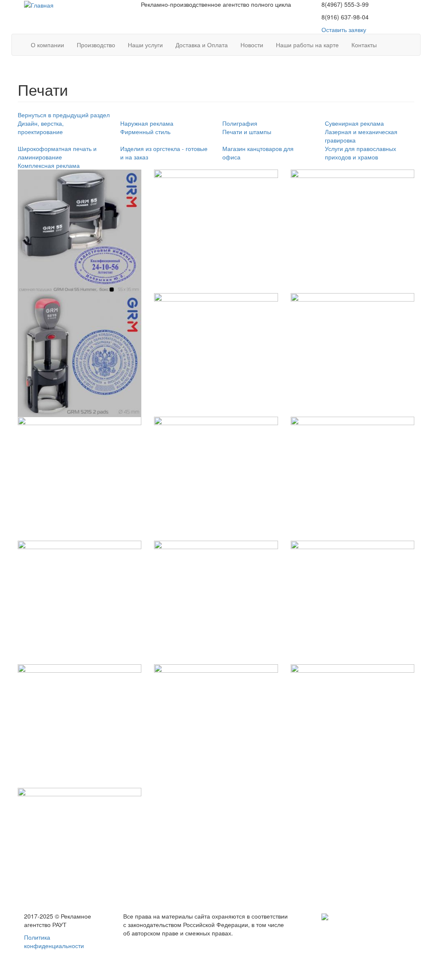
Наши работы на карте (307, 44)
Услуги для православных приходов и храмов (360, 152)
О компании (47, 44)
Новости (251, 44)
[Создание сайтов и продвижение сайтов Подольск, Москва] (324, 916)
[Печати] (79, 231)
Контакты (364, 44)
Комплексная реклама (49, 165)
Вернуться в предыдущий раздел (64, 114)
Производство (96, 44)
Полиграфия (239, 123)
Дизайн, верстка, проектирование (41, 127)
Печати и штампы (246, 131)
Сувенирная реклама (354, 123)
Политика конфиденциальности (54, 941)
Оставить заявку (343, 29)
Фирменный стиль (145, 131)
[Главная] (39, 4)
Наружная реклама (146, 123)
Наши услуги (145, 44)
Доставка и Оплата (202, 44)
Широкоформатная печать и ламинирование (57, 152)
